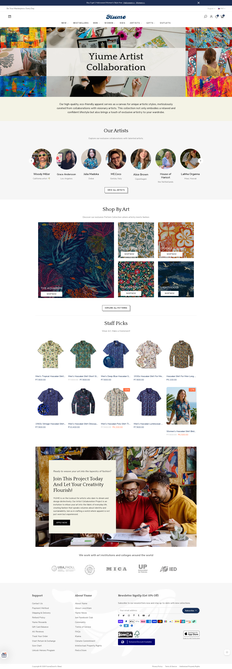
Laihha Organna (165, 174)
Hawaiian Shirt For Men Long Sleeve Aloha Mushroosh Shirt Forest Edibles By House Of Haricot (181, 376)
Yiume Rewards (39, 622)
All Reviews (38, 631)
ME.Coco (91, 174)
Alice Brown (115, 174)
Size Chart (37, 645)
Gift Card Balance (40, 626)
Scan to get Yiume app (191, 638)
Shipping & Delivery (41, 612)
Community (80, 622)
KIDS (122, 23)
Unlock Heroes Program (43, 650)
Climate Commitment (85, 641)
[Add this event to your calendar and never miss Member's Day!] (32, 17)
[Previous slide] (31, 160)
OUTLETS (165, 23)
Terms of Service (83, 626)
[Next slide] (200, 160)
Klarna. (78, 636)
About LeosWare (83, 608)
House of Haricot (140, 175)
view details (136, 2)
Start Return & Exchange (44, 641)
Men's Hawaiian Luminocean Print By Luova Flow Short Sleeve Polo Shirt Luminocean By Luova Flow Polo (149, 423)
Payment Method (40, 608)
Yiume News (81, 612)
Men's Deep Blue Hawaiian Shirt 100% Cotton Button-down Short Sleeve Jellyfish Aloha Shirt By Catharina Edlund (116, 376)
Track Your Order (40, 636)
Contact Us (37, 603)
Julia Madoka (66, 174)
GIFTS (149, 23)
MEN (95, 23)
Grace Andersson (41, 174)
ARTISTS (135, 23)
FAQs (77, 631)
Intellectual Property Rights (88, 645)
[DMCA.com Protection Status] (125, 636)
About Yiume (81, 603)
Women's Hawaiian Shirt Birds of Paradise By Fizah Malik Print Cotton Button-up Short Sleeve (181, 431)
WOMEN (108, 23)
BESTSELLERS (81, 23)
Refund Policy (38, 617)
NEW (64, 23)
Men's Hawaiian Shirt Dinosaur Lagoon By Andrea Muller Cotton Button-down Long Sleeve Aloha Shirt (83, 423)
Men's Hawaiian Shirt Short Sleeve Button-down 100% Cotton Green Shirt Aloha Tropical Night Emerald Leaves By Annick (83, 376)
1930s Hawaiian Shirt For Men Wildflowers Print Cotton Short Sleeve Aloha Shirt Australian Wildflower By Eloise (149, 376)
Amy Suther (190, 174)
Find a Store (80, 650)
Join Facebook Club (84, 617)
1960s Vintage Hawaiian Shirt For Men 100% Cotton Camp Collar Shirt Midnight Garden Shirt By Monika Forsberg (50, 423)
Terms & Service (171, 666)
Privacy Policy (157, 666)
